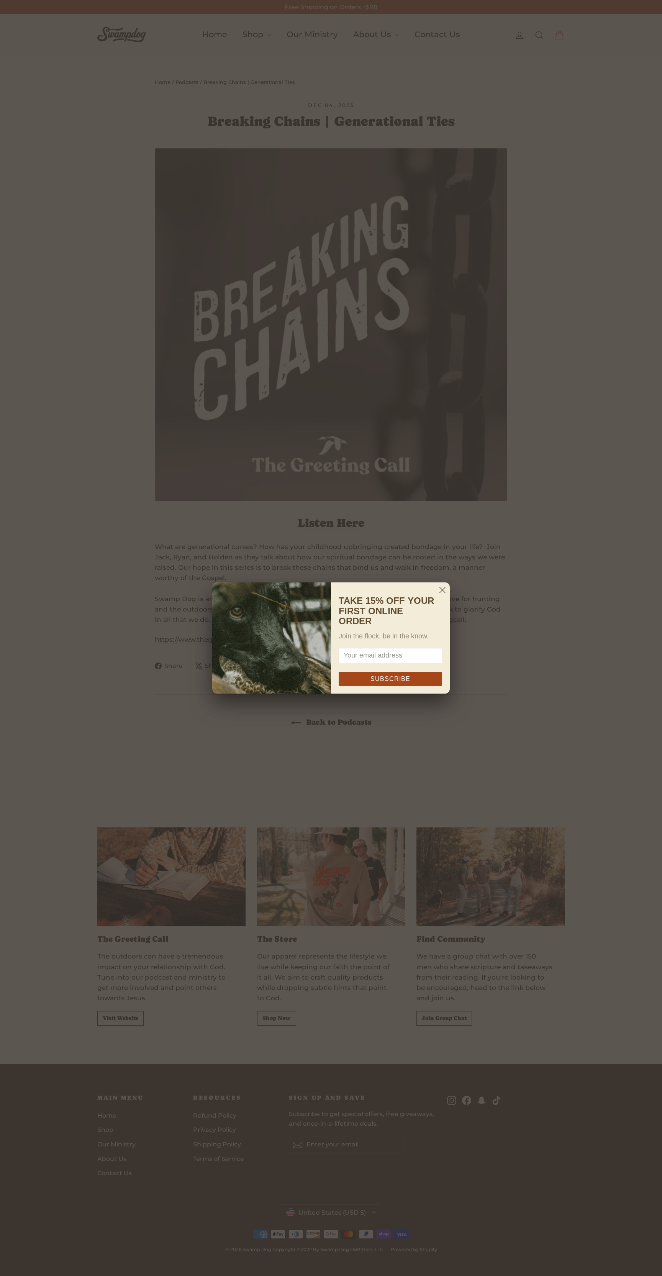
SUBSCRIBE (390, 679)
